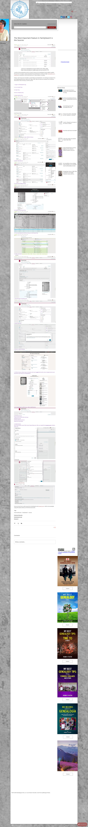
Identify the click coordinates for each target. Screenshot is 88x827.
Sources (30, 512)
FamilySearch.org (18, 517)
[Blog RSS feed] (73, 549)
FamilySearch (25, 512)
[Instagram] (71, 17)
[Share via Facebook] (14, 523)
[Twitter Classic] (69, 17)
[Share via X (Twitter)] (18, 523)
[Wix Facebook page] (64, 17)
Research (16, 519)
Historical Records (17, 512)
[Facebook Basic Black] (66, 17)
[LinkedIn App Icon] (61, 17)
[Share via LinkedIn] (21, 523)
